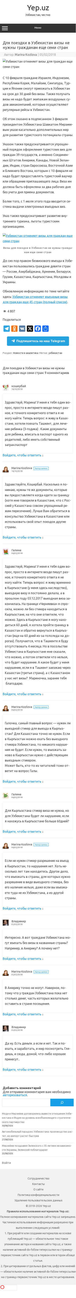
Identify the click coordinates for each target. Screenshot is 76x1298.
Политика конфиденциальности (38, 1194)
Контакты (38, 1184)
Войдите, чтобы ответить (22, 455)
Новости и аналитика (25, 352)
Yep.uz (38, 7)
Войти (6, 1162)
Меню (37, 27)
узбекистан (55, 352)
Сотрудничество (38, 1178)
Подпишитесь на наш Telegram (40, 341)
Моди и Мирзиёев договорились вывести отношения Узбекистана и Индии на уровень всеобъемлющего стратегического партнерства (37, 1117)
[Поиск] (62, 1102)
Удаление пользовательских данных (38, 1200)
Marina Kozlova (26, 54)
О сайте (38, 1189)
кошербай (18, 386)
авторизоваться (15, 1095)
